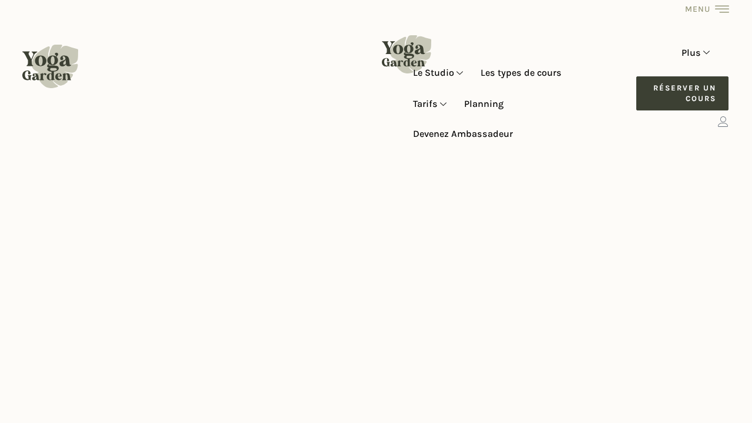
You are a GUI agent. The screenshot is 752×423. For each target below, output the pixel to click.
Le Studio (433, 72)
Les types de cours (521, 72)
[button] (682, 93)
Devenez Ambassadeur (463, 133)
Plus (691, 52)
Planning (483, 103)
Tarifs (425, 103)
